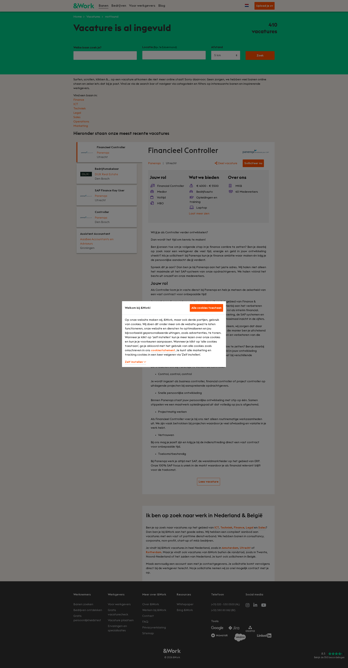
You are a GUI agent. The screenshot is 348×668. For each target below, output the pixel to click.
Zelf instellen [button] (134, 361)
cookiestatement (163, 350)
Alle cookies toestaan (206, 307)
